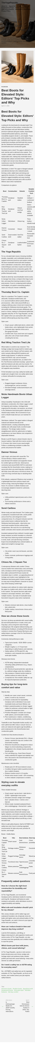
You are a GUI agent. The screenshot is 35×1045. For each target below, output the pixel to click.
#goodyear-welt (28, 988)
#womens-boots (6, 988)
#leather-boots (17, 988)
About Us (4, 6)
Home (17, 7)
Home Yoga (24, 7)
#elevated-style (19, 990)
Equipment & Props (7, 7)
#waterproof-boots (7, 990)
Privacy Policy (5, 11)
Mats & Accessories (7, 9)
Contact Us (25, 6)
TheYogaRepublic (9, 2)
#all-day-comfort (13, 992)
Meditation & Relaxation (23, 9)
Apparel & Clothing (15, 6)
